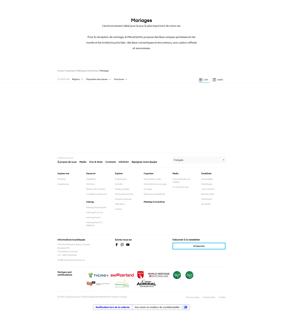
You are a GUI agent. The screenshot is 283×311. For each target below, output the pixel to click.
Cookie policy (209, 297)
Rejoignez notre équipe (144, 161)
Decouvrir (91, 173)
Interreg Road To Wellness (94, 224)
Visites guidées (122, 189)
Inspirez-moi (63, 173)
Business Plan (207, 194)
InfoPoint (124, 161)
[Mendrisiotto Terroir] (122, 283)
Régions (76, 79)
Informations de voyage (155, 184)
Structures (119, 79)
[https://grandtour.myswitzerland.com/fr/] (140, 274)
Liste (206, 80)
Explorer (119, 173)
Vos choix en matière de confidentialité (157, 307)
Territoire (90, 184)
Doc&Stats (206, 173)
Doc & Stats (95, 161)
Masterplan (206, 199)
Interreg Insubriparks (96, 207)
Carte (220, 80)
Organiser (70, 70)
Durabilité (205, 204)
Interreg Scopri (93, 217)
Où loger (148, 189)
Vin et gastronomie (124, 194)
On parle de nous (180, 187)
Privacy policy (193, 297)
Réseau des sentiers (95, 189)
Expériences (63, 184)
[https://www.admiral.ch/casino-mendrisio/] (146, 283)
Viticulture (120, 204)
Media (82, 161)
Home (60, 70)
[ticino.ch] (98, 274)
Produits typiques (123, 199)
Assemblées (207, 179)
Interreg (90, 201)
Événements (121, 179)
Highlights (91, 179)
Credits (222, 297)
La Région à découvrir (96, 194)
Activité (118, 184)
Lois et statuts (208, 189)
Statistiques (207, 184)
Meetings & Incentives (87, 70)
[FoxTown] (98, 283)
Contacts (110, 161)
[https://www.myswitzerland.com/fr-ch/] (122, 274)
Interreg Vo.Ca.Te (94, 212)
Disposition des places (97, 79)
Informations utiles (152, 179)
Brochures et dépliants (154, 194)
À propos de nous (66, 161)
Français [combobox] (178, 159)
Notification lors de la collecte (113, 307)
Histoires (61, 179)
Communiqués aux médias (181, 180)
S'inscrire (199, 246)
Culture (118, 209)
